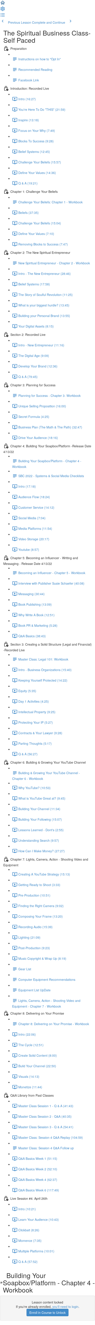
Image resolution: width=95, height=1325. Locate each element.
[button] (2, 4)
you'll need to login (65, 1306)
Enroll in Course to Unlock (47, 1312)
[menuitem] (2, 10)
